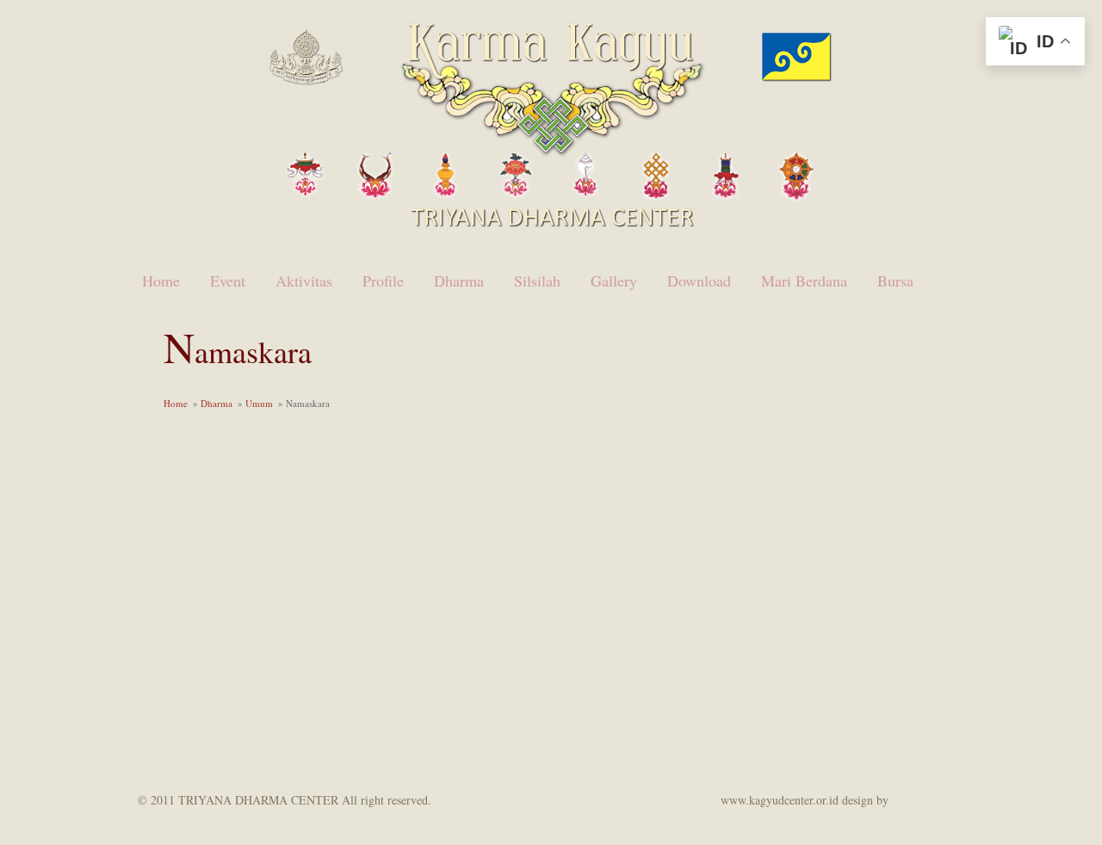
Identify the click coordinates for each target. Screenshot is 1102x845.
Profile (383, 280)
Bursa (895, 280)
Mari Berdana (804, 280)
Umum (259, 403)
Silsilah (537, 280)
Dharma (459, 280)
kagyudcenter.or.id (947, 799)
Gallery (614, 280)
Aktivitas (304, 280)
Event (227, 280)
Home (161, 280)
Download (699, 280)
